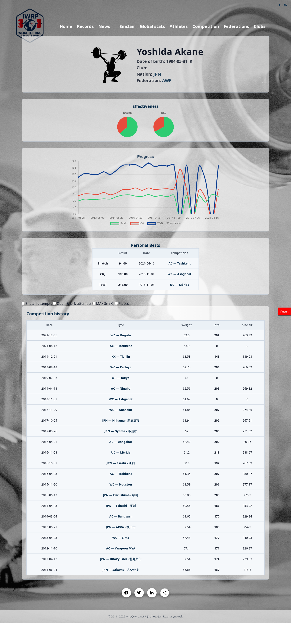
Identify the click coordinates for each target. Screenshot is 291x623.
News (104, 26)
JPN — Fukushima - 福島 (120, 495)
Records (85, 26)
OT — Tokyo (121, 378)
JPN (157, 74)
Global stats (152, 26)
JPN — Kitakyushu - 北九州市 (120, 559)
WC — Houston (120, 484)
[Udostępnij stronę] (164, 592)
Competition (205, 26)
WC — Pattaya (120, 367)
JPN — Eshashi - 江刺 (121, 506)
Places (123, 303)
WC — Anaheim (120, 410)
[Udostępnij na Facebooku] (126, 592)
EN (286, 5)
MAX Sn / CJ (104, 303)
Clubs (259, 26)
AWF (166, 80)
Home (66, 26)
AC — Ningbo (121, 388)
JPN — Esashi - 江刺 (121, 463)
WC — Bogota (121, 335)
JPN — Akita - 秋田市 (120, 527)
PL (280, 5)
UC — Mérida (179, 285)
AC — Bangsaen (120, 516)
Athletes (179, 26)
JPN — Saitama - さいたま (120, 570)
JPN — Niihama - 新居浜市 (120, 420)
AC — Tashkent (180, 263)
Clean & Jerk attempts (74, 303)
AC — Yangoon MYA (120, 548)
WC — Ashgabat (179, 274)
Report (284, 311)
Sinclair (127, 26)
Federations (236, 26)
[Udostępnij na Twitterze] (139, 592)
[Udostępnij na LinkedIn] (152, 592)
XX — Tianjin (121, 356)
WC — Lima (120, 538)
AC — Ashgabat (120, 442)
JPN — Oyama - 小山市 (121, 431)
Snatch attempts (38, 303)
